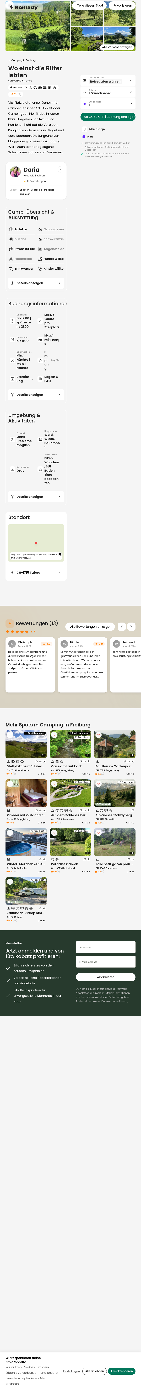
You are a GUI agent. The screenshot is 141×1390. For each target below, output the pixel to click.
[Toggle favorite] (10, 735)
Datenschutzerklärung (114, 1001)
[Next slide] (131, 627)
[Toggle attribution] (60, 554)
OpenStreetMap (23, 557)
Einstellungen (71, 1371)
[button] (36, 543)
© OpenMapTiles (44, 554)
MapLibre (15, 554)
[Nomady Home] (24, 7)
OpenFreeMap (28, 554)
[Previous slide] (122, 627)
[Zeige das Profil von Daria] (60, 169)
